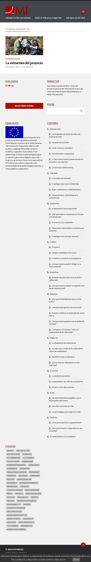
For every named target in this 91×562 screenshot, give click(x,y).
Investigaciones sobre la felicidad (65, 184)
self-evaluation (14, 511)
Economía (54, 370)
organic (19, 493)
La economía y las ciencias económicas (67, 381)
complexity (34, 465)
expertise (11, 475)
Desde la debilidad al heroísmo (64, 253)
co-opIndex (28, 458)
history (10, 479)
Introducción (12, 59)
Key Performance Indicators (63, 357)
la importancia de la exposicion (64, 208)
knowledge (12, 486)
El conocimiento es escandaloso (63, 436)
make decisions (32, 490)
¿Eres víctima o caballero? (62, 148)
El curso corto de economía (63, 387)
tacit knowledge (26, 522)
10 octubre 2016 (12, 67)
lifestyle (24, 486)
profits (34, 497)
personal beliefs (33, 493)
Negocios (54, 338)
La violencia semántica (61, 376)
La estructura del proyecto (24, 63)
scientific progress (16, 508)
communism (27, 461)
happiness (34, 475)
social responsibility (17, 515)
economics (12, 468)
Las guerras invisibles (60, 142)
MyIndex (18, 549)
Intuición (53, 417)
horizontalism (24, 479)
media (9, 493)
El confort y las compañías (62, 222)
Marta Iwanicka (19, 552)
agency (10, 450)
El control (56, 247)
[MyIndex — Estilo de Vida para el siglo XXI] (45, 11)
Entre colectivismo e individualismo (66, 189)
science (27, 504)
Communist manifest (16, 465)
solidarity (28, 518)
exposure (23, 475)
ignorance (12, 483)
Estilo (52, 393)
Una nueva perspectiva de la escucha (66, 307)
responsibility (13, 504)
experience (34, 472)
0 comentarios (27, 67)
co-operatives (13, 458)
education (25, 468)
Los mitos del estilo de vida (63, 406)
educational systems (16, 472)
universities (26, 526)
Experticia (54, 272)
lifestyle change (14, 490)
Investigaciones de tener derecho (65, 236)
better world (13, 454)
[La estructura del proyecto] (24, 45)
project (10, 501)
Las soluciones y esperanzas (63, 153)
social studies (13, 518)
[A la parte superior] (83, 544)
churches (27, 454)
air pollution (23, 450)
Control (53, 242)
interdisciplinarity (29, 483)
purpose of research (26, 501)
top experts (12, 526)
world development (16, 529)
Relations (54, 294)
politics (11, 497)
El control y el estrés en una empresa (66, 258)
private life (23, 497)
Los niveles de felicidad (61, 178)
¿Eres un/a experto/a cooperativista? (66, 422)
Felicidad (53, 173)
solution (11, 522)
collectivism (13, 461)
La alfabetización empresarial (64, 343)
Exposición (54, 203)
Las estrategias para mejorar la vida (66, 412)
